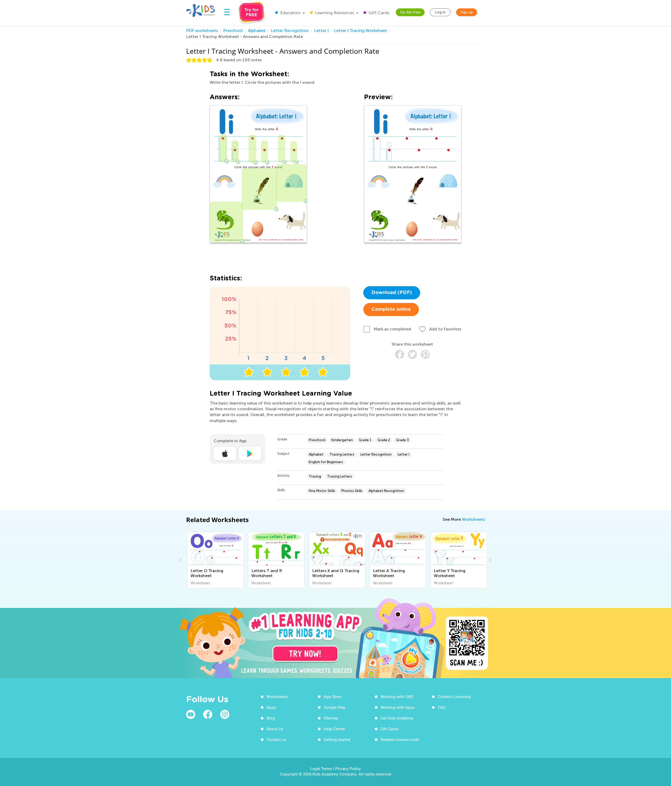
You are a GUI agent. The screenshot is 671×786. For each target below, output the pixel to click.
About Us (275, 728)
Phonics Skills (351, 491)
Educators (289, 12)
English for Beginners (326, 462)
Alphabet (257, 30)
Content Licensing (454, 696)
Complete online (391, 309)
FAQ (441, 707)
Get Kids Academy (397, 718)
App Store (333, 696)
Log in (440, 12)
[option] (214, 560)
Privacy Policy (348, 768)
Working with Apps (398, 707)
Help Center (334, 728)
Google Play (334, 707)
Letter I (321, 30)
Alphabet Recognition (386, 491)
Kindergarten (342, 440)
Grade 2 (383, 440)
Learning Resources (334, 12)
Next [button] (489, 560)
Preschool (233, 30)
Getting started (337, 739)
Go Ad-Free (410, 12)
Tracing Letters (341, 454)
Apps (271, 707)
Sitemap (331, 718)
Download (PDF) (391, 292)
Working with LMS (397, 696)
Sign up (467, 12)
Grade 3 (402, 440)
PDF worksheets (202, 30)
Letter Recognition (290, 30)
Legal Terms (321, 768)
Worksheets (473, 519)
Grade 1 (365, 440)
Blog (271, 718)
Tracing (315, 476)
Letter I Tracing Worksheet (360, 30)
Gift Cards (378, 12)
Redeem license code (400, 739)
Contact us (276, 739)
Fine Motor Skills (322, 491)
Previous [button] (181, 560)
